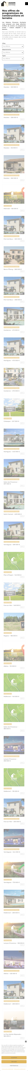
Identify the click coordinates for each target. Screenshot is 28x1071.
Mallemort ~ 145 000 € (11, 696)
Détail (22, 89)
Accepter (14, 1057)
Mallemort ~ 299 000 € (11, 1004)
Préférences (14, 1065)
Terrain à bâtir (7, 205)
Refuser (14, 1061)
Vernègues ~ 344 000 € (12, 852)
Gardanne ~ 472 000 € (11, 330)
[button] (26, 1041)
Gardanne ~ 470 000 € (11, 391)
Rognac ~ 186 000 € (10, 636)
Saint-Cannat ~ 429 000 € (13, 514)
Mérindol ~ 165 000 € (11, 208)
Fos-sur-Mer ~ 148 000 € (12, 605)
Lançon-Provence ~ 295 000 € (10, 760)
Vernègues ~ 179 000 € (12, 882)
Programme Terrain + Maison (11, 84)
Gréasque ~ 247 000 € (11, 421)
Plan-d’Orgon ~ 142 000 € (12, 575)
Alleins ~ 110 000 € (10, 666)
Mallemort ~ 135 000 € (11, 791)
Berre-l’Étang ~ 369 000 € (13, 269)
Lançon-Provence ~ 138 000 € (14, 943)
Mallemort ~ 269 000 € (11, 913)
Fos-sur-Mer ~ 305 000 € (12, 821)
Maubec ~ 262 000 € (11, 178)
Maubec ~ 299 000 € (11, 117)
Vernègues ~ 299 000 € (12, 544)
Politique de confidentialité (7, 1069)
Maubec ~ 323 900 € (11, 87)
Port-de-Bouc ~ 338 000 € (13, 300)
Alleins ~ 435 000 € (10, 973)
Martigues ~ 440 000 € (12, 451)
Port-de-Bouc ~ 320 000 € (13, 239)
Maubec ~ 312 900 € (10, 148)
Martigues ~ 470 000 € (12, 360)
